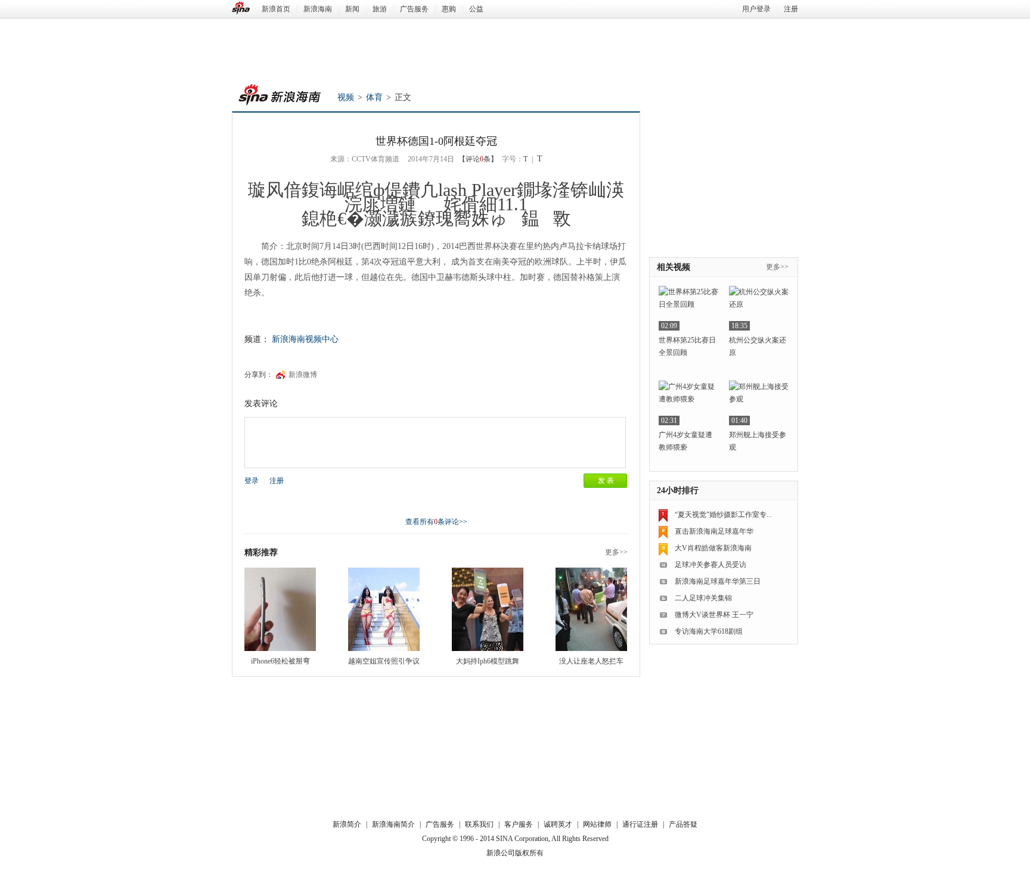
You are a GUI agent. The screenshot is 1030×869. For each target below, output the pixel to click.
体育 (374, 97)
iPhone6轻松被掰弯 (280, 661)
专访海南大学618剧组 (709, 631)
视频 (345, 97)
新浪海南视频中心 (305, 339)
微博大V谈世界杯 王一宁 (714, 615)
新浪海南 (317, 9)
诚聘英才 (558, 824)
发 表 (606, 480)
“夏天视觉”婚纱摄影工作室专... (723, 514)
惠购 (449, 9)
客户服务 (518, 824)
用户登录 (756, 9)
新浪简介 (347, 824)
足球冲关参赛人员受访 (710, 564)
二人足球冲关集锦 (703, 598)
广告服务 (414, 9)
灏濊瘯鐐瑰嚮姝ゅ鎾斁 (467, 218)
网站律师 (597, 824)
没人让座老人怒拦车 (591, 661)
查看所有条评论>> (436, 522)
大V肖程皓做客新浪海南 (713, 548)
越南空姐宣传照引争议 (384, 661)
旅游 (380, 9)
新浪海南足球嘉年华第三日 (718, 581)
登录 (251, 480)
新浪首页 (276, 9)
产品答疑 (683, 824)
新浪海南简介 (393, 824)
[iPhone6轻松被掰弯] (280, 609)
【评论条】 (478, 159)
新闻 (352, 9)
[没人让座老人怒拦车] (591, 609)
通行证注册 (640, 824)
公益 (476, 9)
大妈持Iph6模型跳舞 (487, 661)
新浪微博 (302, 374)
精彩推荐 (261, 552)
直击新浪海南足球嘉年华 (714, 531)
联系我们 (479, 824)
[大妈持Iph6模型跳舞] (487, 609)
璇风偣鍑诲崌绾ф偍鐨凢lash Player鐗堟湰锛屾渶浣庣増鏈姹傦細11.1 (436, 197)
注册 (791, 9)
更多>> (616, 552)
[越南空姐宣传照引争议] (384, 609)
